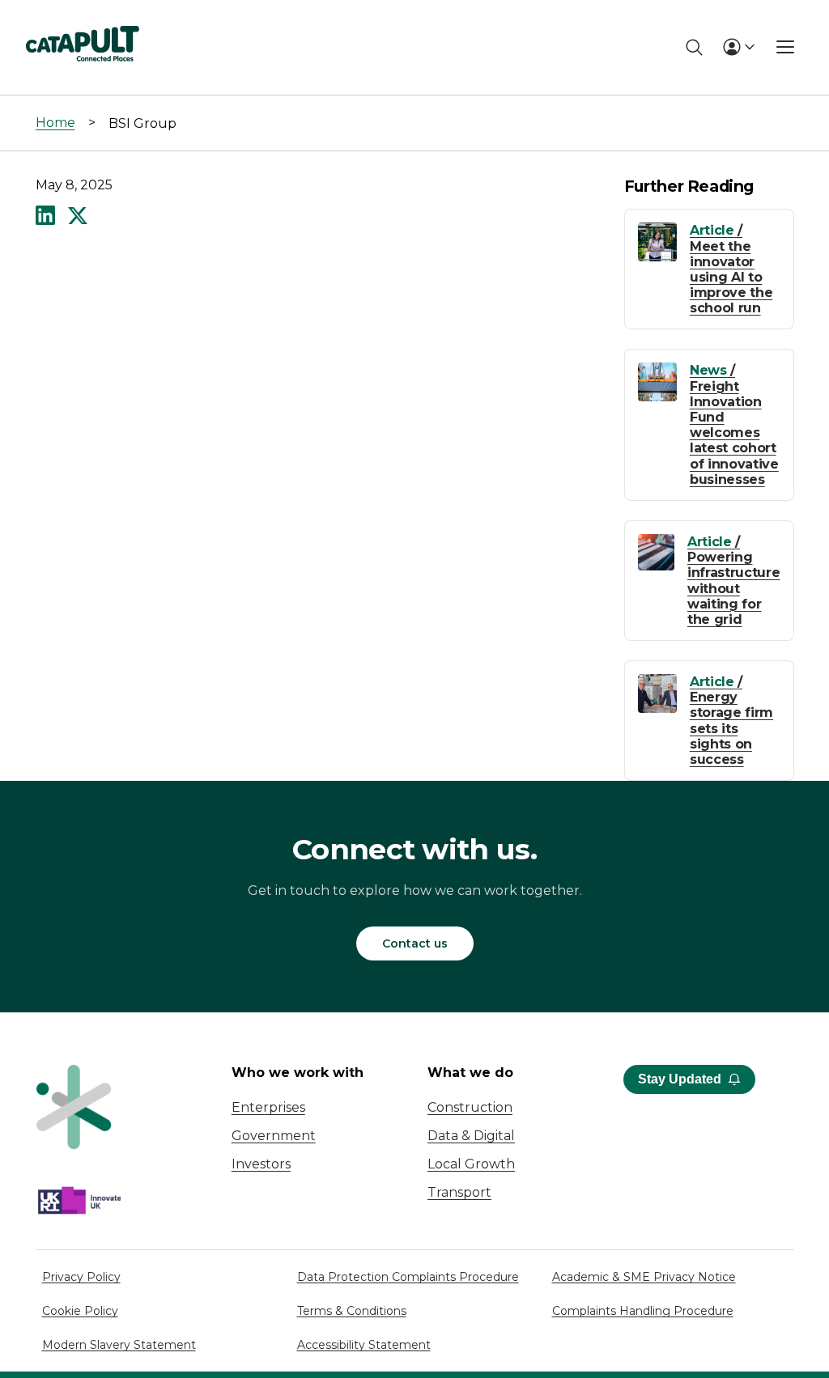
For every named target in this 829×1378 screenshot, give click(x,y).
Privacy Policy (81, 1277)
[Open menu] (785, 47)
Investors (261, 1164)
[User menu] (738, 47)
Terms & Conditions (351, 1311)
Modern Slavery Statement (119, 1345)
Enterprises (268, 1107)
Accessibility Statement (364, 1345)
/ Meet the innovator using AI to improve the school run (731, 269)
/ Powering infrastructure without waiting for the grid (733, 580)
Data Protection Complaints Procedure (408, 1277)
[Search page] (694, 47)
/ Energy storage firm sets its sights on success (731, 720)
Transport (459, 1192)
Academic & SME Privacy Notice (644, 1277)
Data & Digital (471, 1135)
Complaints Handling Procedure (642, 1311)
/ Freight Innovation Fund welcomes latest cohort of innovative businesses (734, 424)
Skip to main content (79, 20)
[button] (45, 217)
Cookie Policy (80, 1311)
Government (274, 1135)
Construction (469, 1107)
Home (55, 122)
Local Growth (471, 1164)
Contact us (415, 943)
